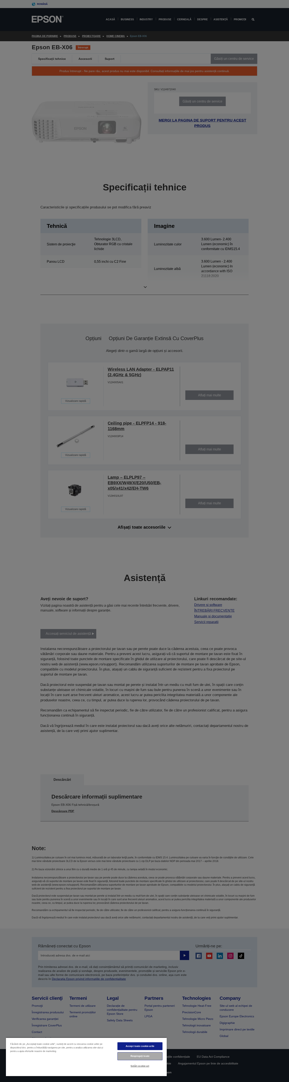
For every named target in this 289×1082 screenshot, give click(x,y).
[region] (86, 1056)
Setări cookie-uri (140, 1066)
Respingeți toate (140, 1056)
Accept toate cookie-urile (140, 1046)
